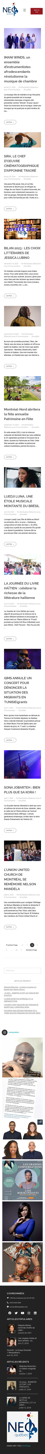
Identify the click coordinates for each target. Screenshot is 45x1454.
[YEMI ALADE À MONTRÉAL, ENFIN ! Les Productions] (22, 1262)
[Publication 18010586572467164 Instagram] (22, 1098)
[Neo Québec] (10, 10)
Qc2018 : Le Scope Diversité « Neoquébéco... (19, 1351)
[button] (37, 11)
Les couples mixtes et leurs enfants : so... (27, 1339)
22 (16, 950)
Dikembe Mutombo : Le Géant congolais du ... (28, 1368)
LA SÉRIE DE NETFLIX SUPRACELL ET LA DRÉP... (27, 1401)
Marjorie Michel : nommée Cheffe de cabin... (26, 1327)
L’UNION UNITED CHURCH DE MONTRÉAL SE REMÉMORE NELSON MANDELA (20, 879)
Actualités (27, 90)
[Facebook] (10, 1313)
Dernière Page (31, 950)
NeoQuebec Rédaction (29, 87)
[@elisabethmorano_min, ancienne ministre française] (22, 1221)
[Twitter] (16, 1313)
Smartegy (26, 1445)
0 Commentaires (14, 90)
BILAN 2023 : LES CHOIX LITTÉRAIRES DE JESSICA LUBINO (22, 253)
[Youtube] (22, 1313)
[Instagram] (29, 1313)
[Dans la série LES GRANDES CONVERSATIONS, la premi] (22, 1180)
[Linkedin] (35, 1313)
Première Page (12, 945)
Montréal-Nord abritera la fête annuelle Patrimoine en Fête (22, 414)
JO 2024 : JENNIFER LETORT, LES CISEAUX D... (27, 1384)
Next (21, 950)
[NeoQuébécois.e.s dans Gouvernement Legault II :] (22, 1139)
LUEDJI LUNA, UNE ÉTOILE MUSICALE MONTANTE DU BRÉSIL (21, 501)
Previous (22, 945)
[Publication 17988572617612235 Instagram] (22, 1057)
